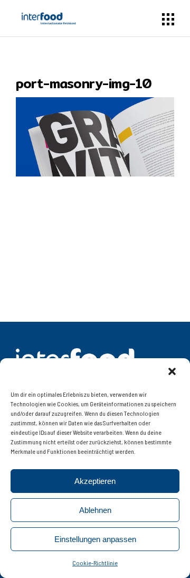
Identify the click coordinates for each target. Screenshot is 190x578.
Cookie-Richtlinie (95, 562)
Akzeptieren (95, 481)
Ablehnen (95, 510)
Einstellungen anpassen (95, 539)
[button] (173, 372)
